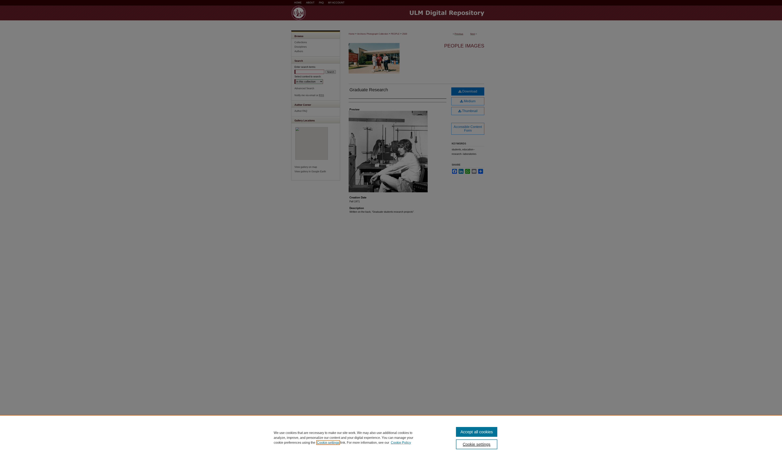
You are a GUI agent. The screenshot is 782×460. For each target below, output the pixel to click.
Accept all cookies (476, 432)
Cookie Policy (401, 442)
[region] (391, 437)
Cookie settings (328, 442)
